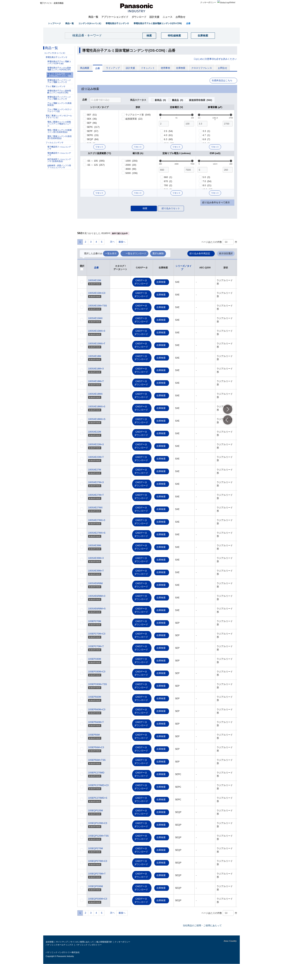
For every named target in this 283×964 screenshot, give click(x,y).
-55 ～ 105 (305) (96, 160)
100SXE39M (94, 545)
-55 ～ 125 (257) (96, 165)
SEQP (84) (93, 139)
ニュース (167, 16)
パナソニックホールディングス (59, 945)
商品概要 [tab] (84, 68)
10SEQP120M (95, 810)
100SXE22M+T (96, 457)
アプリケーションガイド (114, 16)
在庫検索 (203, 35)
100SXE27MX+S (96, 532)
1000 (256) (131, 160)
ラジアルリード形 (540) (138, 114)
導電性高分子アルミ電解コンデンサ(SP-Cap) (59, 62)
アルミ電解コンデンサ (55, 86)
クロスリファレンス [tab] (201, 68)
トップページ (54, 23)
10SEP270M (94, 621)
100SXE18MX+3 (96, 406)
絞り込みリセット (171, 208)
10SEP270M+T (96, 646)
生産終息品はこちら (222, 80)
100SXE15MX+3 (96, 331)
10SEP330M (94, 659)
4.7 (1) (206, 135)
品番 (188, 23)
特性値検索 (174, 35)
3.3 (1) (206, 131)
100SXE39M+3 (96, 558)
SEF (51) (92, 114)
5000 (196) (131, 173)
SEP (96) (92, 123)
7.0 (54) (207, 181)
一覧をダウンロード (136, 253)
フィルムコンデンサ (54, 142)
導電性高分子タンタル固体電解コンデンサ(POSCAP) (59, 69)
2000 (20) (130, 165)
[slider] (160, 114)
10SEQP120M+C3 (97, 823)
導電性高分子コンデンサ (117, 23)
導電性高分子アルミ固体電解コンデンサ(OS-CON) (158, 23)
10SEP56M (94, 734)
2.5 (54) (168, 131)
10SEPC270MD (96, 772)
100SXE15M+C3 (96, 293)
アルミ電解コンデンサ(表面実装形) (59, 104)
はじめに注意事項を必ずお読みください (216, 59)
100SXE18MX (95, 394)
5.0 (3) (206, 177)
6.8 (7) (206, 139)
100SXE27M (94, 469)
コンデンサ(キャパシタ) (89, 23)
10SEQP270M (95, 848)
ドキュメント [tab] (148, 68)
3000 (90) (130, 169)
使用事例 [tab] (165, 68)
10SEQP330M (95, 886)
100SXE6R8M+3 (96, 596)
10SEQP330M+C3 (97, 898)
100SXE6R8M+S (96, 608)
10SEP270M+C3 (96, 633)
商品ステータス (138, 100)
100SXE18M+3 (96, 368)
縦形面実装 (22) (133, 118)
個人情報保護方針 (104, 942)
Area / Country (229, 941)
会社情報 (50, 942)
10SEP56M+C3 (96, 747)
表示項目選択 (226, 253)
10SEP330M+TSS (97, 684)
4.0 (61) (168, 135)
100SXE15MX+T (96, 343)
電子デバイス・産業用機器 (52, 3)
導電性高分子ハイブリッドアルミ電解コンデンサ (59, 81)
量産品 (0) (177, 100)
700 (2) (168, 185)
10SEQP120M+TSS (98, 835)
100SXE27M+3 (96, 482)
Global (232, 2)
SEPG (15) (93, 135)
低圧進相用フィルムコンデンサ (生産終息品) (59, 160)
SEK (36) (92, 118)
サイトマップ (62, 942)
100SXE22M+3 (96, 444)
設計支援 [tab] (130, 68)
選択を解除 (158, 253)
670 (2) (168, 181)
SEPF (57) (92, 131)
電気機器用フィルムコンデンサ (59, 154)
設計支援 (154, 16)
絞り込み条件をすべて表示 (216, 202)
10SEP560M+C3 (96, 709)
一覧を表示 (111, 253)
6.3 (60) (168, 139)
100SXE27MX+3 (96, 520)
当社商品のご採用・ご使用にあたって (202, 925)
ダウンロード (139, 16)
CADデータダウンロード (141, 282)
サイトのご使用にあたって (82, 942)
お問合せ (180, 16)
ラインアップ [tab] (113, 68)
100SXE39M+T (96, 570)
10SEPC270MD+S (97, 798)
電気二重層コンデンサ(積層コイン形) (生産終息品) (59, 131)
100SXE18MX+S (96, 419)
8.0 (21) (207, 185)
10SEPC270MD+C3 (98, 785)
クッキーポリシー (208, 2)
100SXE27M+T (96, 495)
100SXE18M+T (96, 381)
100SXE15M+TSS (97, 305)
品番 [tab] (97, 68)
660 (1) (168, 177)
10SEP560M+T (96, 722)
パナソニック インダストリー (89, 945)
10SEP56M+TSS (96, 760)
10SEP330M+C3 (96, 671)
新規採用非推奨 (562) (200, 100)
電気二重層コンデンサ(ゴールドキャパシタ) (59, 116)
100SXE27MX (95, 507)
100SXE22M (94, 431)
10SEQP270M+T (97, 873)
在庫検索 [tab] (180, 68)
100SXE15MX (95, 318)
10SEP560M (94, 696)
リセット (99, 147)
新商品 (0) (160, 100)
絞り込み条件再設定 (199, 253)
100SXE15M (94, 280)
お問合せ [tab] (222, 68)
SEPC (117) (93, 127)
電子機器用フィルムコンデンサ (59, 148)
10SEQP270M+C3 (97, 861)
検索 (145, 208)
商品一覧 (93, 16)
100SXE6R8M (95, 583)
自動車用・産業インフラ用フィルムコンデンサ (59, 166)
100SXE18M (94, 356)
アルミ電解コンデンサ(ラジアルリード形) (59, 110)
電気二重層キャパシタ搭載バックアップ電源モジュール (59, 124)
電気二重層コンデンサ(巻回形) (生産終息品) (59, 137)
